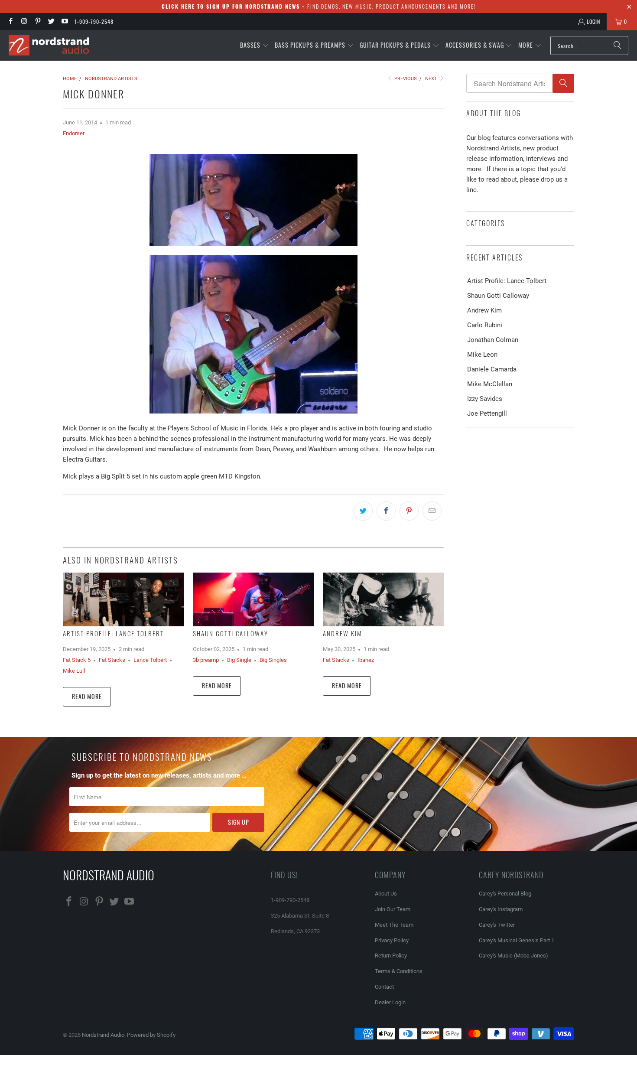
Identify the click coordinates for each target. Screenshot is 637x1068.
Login (593, 21)
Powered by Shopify (151, 1035)
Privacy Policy (392, 940)
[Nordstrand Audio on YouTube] (64, 21)
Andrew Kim (342, 633)
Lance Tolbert (150, 660)
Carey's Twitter (497, 924)
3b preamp (206, 660)
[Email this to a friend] (432, 511)
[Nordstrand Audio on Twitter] (51, 21)
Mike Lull (74, 671)
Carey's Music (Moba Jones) (513, 955)
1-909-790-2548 (94, 21)
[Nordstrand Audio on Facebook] (10, 21)
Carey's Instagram (501, 909)
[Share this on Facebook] (386, 511)
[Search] (617, 45)
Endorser (73, 133)
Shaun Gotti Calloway (230, 633)
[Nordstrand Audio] (49, 45)
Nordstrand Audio (103, 1035)
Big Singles (273, 660)
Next (432, 78)
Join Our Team (392, 909)
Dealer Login (390, 1002)
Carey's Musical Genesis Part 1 (516, 940)
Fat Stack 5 (77, 660)
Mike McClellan (489, 384)
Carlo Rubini (484, 325)
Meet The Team (394, 924)
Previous (405, 78)
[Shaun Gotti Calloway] (253, 600)
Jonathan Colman (492, 340)
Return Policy (391, 955)
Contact (384, 986)
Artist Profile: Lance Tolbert (113, 633)
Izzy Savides (484, 399)
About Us (386, 893)
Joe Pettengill (487, 413)
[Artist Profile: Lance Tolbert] (123, 600)
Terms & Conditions (398, 971)
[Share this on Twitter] (363, 511)
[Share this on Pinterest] (409, 511)
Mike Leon (482, 354)
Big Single (239, 660)
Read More (87, 696)
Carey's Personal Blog (505, 893)
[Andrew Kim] (383, 600)
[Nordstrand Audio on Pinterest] (37, 21)
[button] (254, 45)
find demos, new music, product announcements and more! (319, 6)
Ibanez (366, 660)
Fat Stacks (112, 660)
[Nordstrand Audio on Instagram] (23, 21)
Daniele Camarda (492, 369)
